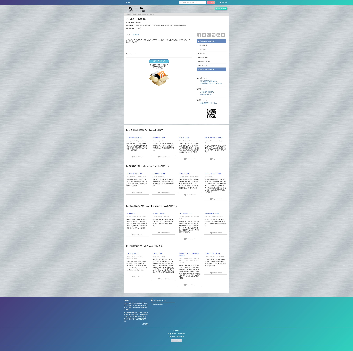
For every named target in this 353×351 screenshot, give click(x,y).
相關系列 (142, 11)
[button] (224, 2)
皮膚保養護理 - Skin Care (208, 103)
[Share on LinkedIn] (218, 36)
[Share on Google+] (209, 36)
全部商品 (130, 11)
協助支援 (136, 34)
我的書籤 (202, 53)
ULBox (127, 2)
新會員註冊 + (221, 8)
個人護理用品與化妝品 (136, 14)
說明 (128, 34)
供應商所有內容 (205, 61)
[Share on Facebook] (199, 36)
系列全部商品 (204, 57)
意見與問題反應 (157, 304)
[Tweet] (204, 36)
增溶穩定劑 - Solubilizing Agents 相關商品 (149, 166)
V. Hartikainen (179, 337)
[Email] (223, 36)
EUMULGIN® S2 (149, 14)
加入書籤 (202, 49)
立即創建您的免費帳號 (207, 41)
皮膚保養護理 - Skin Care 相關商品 (146, 246)
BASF (138, 28)
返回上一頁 (203, 65)
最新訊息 (145, 324)
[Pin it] (213, 36)
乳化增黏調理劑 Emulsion (208, 81)
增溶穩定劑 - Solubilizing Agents (211, 83)
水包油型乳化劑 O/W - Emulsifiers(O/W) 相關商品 (153, 206)
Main (127, 14)
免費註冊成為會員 (159, 61)
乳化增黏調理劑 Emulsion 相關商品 (146, 130)
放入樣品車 (203, 45)
